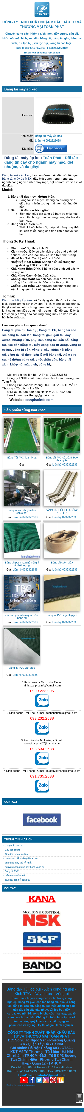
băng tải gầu (42, 335)
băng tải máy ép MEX (16, 178)
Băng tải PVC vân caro (22, 667)
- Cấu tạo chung (11, 850)
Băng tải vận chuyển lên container (22, 511)
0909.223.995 (42, 691)
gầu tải (58, 335)
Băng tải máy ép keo (23, 158)
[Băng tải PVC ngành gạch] (62, 593)
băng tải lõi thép (20, 354)
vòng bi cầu (41, 349)
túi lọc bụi (29, 330)
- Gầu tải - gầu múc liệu (15, 854)
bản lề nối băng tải (47, 354)
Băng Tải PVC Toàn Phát (21, 457)
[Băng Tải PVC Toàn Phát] (22, 436)
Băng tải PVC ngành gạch (62, 615)
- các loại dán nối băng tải (16, 879)
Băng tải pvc (11, 330)
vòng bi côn (21, 349)
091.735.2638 (42, 776)
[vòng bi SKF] (42, 949)
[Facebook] (42, 831)
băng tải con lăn (19, 335)
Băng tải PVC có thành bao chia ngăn (62, 459)
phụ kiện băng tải (44, 340)
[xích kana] (42, 904)
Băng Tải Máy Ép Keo (17, 300)
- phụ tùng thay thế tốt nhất (17, 862)
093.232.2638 (42, 718)
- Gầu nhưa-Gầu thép (14, 875)
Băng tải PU (47, 330)
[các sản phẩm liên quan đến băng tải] (22, 593)
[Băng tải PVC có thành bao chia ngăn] (62, 436)
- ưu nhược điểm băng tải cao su (20, 858)
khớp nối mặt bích (23, 364)
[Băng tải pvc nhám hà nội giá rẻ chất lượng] (22, 541)
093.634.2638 (42, 749)
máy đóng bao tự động (51, 344)
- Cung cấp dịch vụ (13, 845)
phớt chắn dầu (46, 359)
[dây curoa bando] (42, 972)
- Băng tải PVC (11, 871)
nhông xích (20, 340)
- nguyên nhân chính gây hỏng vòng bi (23, 867)
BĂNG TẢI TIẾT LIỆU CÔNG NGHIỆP (61, 511)
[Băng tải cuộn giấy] (62, 541)
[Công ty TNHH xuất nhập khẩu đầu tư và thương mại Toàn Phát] (42, 16)
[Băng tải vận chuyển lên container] (22, 488)
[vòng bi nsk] (42, 925)
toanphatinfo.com (38, 400)
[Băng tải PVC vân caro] (22, 646)
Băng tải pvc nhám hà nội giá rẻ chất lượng (22, 564)
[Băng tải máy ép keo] (58, 131)
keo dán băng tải (20, 344)
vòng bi (44, 364)
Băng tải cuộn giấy (62, 562)
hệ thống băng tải (21, 359)
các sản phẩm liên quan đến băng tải (22, 616)
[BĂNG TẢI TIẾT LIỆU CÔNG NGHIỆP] (62, 488)
